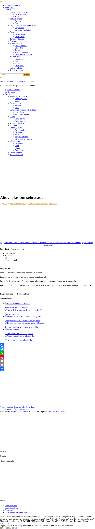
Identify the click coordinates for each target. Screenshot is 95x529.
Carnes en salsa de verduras (17, 407)
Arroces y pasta (16, 19)
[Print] (47, 365)
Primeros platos (34, 204)
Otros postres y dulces (23, 54)
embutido (61, 411)
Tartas (17, 50)
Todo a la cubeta (16, 70)
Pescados (13, 41)
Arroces (18, 21)
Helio (5, 204)
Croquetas (19, 59)
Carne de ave (20, 34)
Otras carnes (19, 37)
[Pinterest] (47, 357)
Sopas (17, 16)
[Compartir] (47, 369)
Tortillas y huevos (17, 39)
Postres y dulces (16, 43)
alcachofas (53, 411)
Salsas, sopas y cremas (18, 12)
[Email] (47, 361)
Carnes (12, 32)
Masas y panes (15, 57)
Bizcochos (19, 48)
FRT (17, 528)
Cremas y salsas (21, 14)
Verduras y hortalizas (23, 30)
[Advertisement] (47, 175)
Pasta (17, 23)
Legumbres (19, 28)
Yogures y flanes (21, 52)
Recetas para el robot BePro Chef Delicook (17, 81)
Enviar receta (10, 7)
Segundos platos (11, 508)
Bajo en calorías (16, 68)
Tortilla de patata (13, 409)
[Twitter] (47, 349)
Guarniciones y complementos (17, 512)
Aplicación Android (12, 5)
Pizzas (17, 63)
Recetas (8, 10)
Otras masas (19, 66)
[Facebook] (47, 345)
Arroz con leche (21, 46)
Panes (17, 61)
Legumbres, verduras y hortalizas (23, 25)
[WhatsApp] (47, 353)
